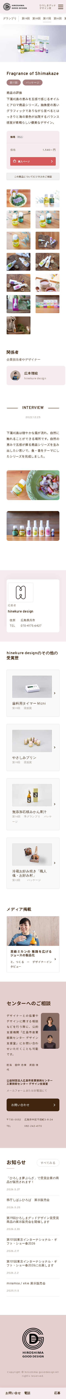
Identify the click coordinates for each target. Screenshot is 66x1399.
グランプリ (10, 18)
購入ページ (24, 161)
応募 (57, 1393)
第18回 (36, 18)
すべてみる (48, 1162)
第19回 (26, 18)
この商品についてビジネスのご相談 (33, 176)
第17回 (47, 18)
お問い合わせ (20, 1105)
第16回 (58, 18)
